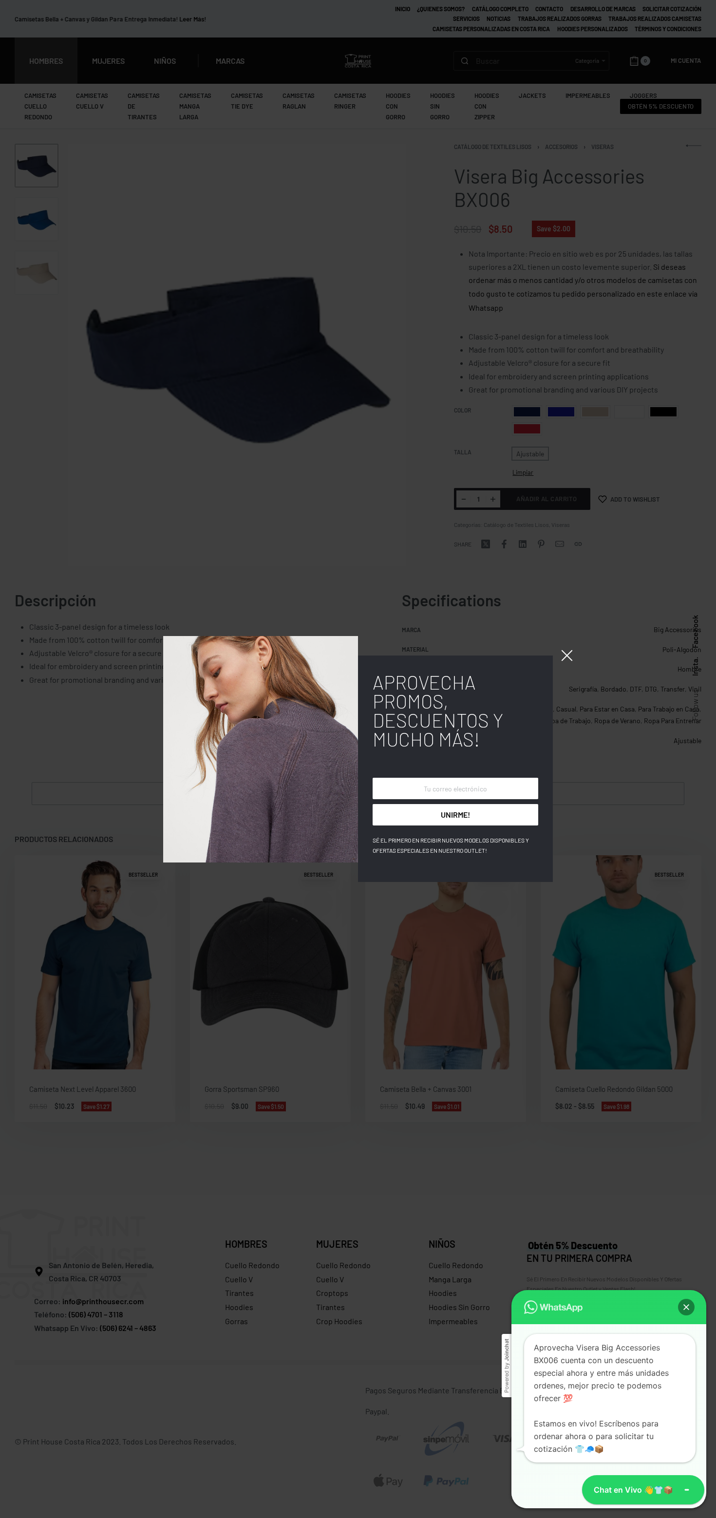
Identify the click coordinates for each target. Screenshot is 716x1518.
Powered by (506, 1366)
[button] (686, 1307)
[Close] (567, 655)
